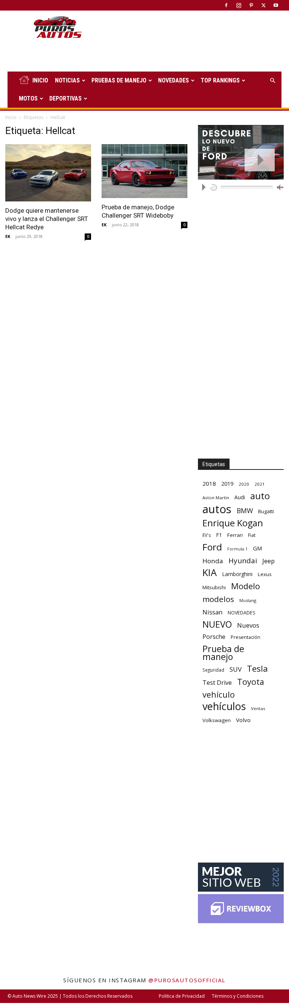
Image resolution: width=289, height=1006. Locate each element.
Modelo (245, 586)
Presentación (245, 637)
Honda (212, 561)
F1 (219, 534)
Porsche (213, 637)
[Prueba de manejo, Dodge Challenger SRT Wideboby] (144, 171)
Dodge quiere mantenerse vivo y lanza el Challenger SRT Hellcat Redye (46, 219)
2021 (259, 484)
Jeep (268, 561)
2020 (244, 484)
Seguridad (213, 670)
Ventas (258, 708)
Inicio (11, 117)
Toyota (250, 682)
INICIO (40, 80)
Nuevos (248, 625)
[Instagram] (238, 5)
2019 (227, 483)
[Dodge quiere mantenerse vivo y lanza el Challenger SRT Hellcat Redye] (48, 172)
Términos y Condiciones (237, 996)
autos (216, 509)
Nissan (212, 612)
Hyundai (242, 561)
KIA (209, 572)
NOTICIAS (67, 80)
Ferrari (235, 535)
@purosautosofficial (187, 980)
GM (257, 548)
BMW (245, 511)
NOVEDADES (173, 80)
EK (7, 236)
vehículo (218, 694)
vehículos (224, 706)
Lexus (265, 574)
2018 (209, 483)
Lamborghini (237, 574)
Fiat (252, 535)
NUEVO (217, 624)
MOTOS (28, 98)
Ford (212, 547)
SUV (236, 669)
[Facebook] (226, 5)
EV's (206, 535)
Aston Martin (215, 497)
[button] (272, 80)
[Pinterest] (251, 5)
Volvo (243, 720)
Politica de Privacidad (182, 996)
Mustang (247, 600)
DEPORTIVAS (65, 98)
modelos (218, 599)
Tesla (257, 668)
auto (260, 496)
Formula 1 (237, 549)
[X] (263, 5)
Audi (239, 497)
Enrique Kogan (232, 523)
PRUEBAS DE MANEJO (118, 80)
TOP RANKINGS (220, 80)
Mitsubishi (214, 587)
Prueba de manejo (223, 653)
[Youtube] (275, 5)
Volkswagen (216, 720)
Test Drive (217, 683)
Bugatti (266, 511)
